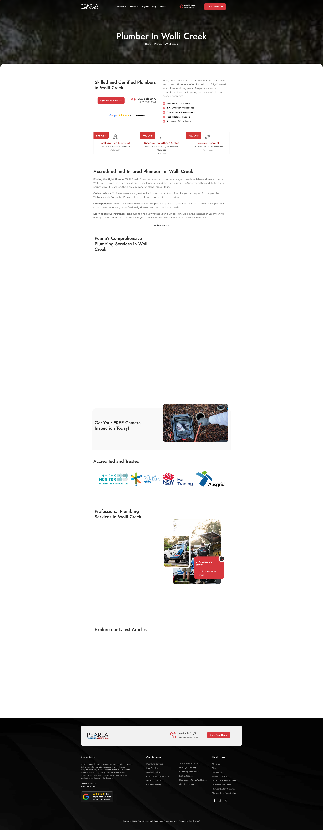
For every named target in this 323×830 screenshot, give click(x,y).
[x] (226, 800)
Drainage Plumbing (188, 767)
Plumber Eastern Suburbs (223, 789)
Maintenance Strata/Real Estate (193, 780)
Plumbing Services (154, 764)
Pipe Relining (152, 768)
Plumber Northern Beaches (224, 780)
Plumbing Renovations (189, 771)
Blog (154, 6)
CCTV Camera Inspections (157, 776)
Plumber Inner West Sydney (224, 793)
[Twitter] (220, 800)
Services (120, 6)
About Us (216, 764)
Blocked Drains (153, 772)
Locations (134, 6)
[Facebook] (214, 800)
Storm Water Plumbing (189, 763)
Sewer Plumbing (153, 784)
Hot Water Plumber (155, 780)
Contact (162, 6)
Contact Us (217, 772)
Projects (145, 6)
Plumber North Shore (221, 784)
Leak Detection (186, 776)
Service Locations (219, 776)
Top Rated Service (102, 796)
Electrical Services (187, 784)
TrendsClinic (194, 821)
